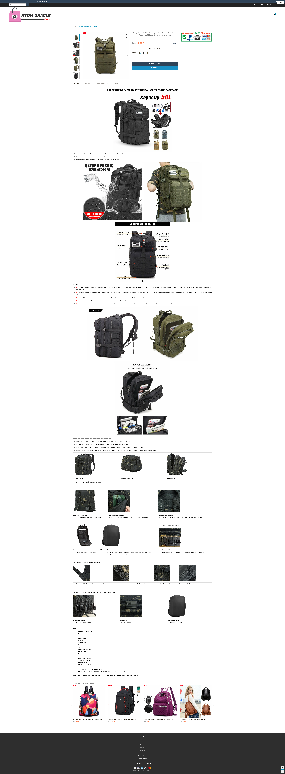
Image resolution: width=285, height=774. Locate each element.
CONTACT (96, 15)
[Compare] (127, 34)
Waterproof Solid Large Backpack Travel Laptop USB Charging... (122, 719)
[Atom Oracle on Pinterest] (140, 763)
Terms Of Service (142, 756)
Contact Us (142, 748)
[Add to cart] (104, 705)
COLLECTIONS (76, 15)
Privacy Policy (142, 750)
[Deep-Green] (139, 52)
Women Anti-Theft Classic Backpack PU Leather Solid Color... (193, 719)
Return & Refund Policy (142, 759)
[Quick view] (104, 700)
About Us (142, 745)
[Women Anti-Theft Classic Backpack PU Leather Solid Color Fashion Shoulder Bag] (196, 701)
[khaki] (147, 52)
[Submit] (27, 4)
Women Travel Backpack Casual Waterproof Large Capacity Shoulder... (159, 719)
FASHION (87, 15)
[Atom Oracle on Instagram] (142, 763)
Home (142, 742)
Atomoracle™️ (141, 771)
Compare (257, 5)
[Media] (127, 37)
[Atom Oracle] (30, 14)
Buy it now (154, 68)
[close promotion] (277, 1)
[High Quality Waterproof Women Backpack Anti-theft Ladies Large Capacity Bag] (89, 701)
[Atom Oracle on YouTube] (148, 763)
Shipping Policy (143, 753)
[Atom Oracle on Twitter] (137, 763)
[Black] (143, 52)
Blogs (142, 739)
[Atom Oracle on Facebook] (135, 763)
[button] (84, 55)
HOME (57, 15)
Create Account (272, 5)
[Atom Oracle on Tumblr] (145, 763)
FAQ (142, 737)
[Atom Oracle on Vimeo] (150, 763)
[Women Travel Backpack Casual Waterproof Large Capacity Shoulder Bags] (160, 701)
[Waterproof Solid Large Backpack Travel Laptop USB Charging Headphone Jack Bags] (124, 701)
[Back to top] (282, 771)
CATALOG (66, 15)
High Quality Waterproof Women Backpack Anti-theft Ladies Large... (88, 719)
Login (263, 5)
